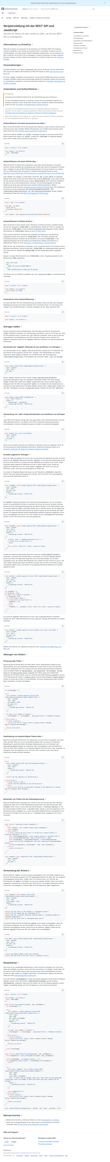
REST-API (16, 18)
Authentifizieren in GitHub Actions (17, 221)
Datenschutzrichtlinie (8, 1145)
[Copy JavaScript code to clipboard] (63, 143)
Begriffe (27, 1155)
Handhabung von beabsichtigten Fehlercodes (22, 736)
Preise (46, 1155)
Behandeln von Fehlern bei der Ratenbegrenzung (23, 799)
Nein (14, 1142)
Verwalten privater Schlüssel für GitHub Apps (38, 187)
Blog (66, 1155)
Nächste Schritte (11, 1115)
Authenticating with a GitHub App (25, 975)
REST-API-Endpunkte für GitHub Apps (36, 193)
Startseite (8, 18)
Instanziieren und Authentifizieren (20, 89)
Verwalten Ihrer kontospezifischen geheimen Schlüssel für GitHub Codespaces (30, 113)
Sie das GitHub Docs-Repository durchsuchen (33, 1124)
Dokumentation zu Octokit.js (50, 1120)
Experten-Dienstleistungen (56, 1155)
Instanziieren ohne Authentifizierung (18, 299)
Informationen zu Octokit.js (17, 44)
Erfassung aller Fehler (12, 661)
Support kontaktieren (46, 1144)
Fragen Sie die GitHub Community (49, 1141)
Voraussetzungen (12, 65)
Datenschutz (34, 1155)
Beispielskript (10, 962)
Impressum (19, 1155)
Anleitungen (24, 18)
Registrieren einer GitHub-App (13, 173)
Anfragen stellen (11, 326)
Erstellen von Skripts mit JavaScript (40, 18)
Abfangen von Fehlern (14, 654)
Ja (7, 1142)
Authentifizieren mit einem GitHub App (19, 161)
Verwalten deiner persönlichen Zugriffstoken (32, 131)
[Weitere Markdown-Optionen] (89, 27)
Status (41, 1155)
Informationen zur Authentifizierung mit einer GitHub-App (45, 173)
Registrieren (11, 13)
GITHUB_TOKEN (40, 231)
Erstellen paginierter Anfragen (16, 455)
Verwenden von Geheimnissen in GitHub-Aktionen (32, 104)
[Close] (105, 3)
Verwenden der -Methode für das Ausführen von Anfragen (31, 347)
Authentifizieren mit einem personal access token (24, 123)
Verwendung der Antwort (16, 870)
